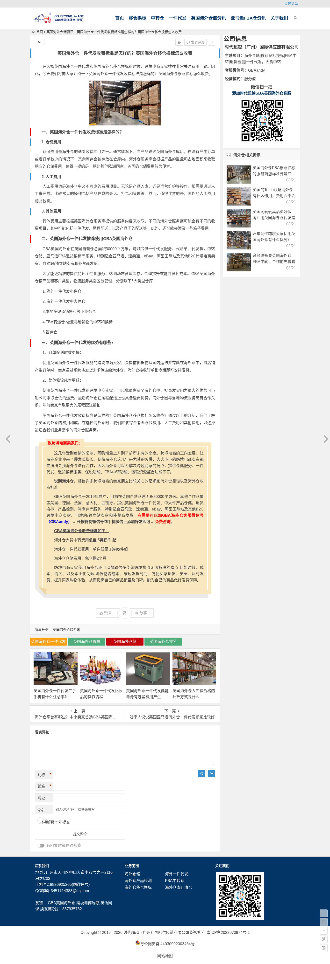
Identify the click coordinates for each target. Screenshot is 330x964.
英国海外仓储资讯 (208, 18)
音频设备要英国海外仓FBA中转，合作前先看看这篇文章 (274, 262)
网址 (41, 798)
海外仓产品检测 (138, 881)
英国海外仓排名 (163, 642)
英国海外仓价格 (86, 642)
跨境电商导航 (88, 903)
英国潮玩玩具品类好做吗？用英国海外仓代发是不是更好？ (274, 218)
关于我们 (279, 18)
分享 (143, 613)
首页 (119, 18)
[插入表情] (201, 773)
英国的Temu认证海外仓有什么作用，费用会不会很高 (274, 196)
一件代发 (177, 18)
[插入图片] (211, 773)
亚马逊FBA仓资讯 (248, 18)
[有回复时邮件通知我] (40, 845)
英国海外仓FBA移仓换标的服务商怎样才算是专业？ (274, 174)
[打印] (179, 42)
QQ (40, 809)
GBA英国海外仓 (61, 903)
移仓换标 (137, 18)
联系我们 (42, 866)
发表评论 (197, 42)
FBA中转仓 (174, 881)
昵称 (44, 774)
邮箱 (44, 786)
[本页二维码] (324, 948)
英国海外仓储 (124, 642)
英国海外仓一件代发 (48, 642)
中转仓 (157, 18)
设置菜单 (291, 4)
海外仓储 (132, 874)
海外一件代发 (176, 874)
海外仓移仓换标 (138, 887)
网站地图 (165, 956)
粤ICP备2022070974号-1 (228, 932)
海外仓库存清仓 (178, 887)
